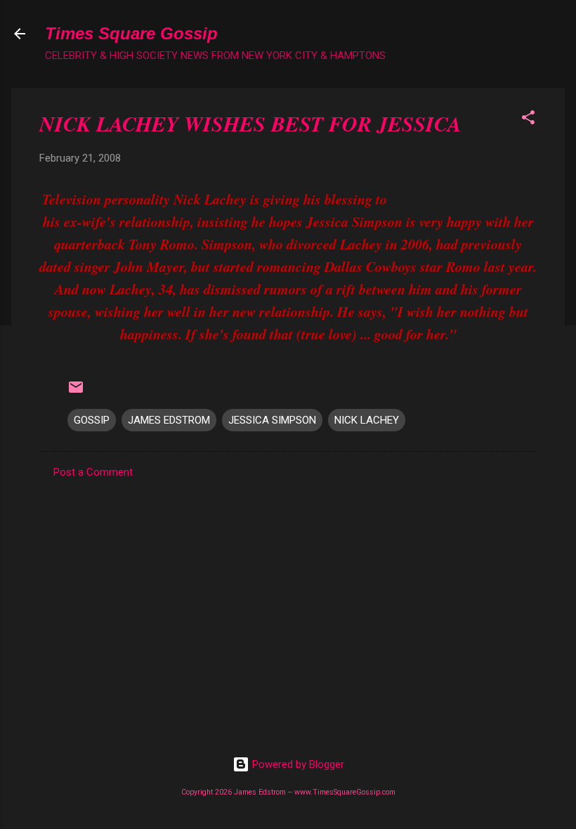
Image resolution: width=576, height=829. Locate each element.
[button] (528, 120)
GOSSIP (92, 420)
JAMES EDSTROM (169, 420)
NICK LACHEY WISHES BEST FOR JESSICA (250, 123)
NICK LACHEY (366, 420)
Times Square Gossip (131, 33)
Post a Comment (93, 472)
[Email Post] (75, 392)
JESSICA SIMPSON (272, 420)
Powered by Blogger (296, 764)
